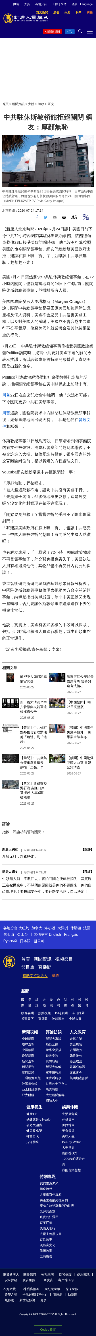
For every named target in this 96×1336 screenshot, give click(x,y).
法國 (86, 928)
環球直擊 (28, 1044)
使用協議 (83, 1274)
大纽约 (24, 928)
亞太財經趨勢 (31, 1089)
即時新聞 (61, 1013)
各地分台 (41, 4)
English (55, 934)
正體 (55, 4)
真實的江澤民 (49, 1217)
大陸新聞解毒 (55, 1095)
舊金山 (8, 934)
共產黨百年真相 (51, 1194)
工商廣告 (46, 1256)
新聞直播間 (53, 31)
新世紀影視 (27, 1300)
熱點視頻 (44, 1013)
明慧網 (57, 1294)
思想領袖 (52, 1061)
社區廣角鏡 (30, 1084)
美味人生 (68, 1136)
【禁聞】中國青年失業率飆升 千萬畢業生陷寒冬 (80, 732)
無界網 (9, 1300)
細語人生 (52, 1100)
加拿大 (36, 928)
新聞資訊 (18, 104)
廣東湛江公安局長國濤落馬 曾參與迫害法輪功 (80, 681)
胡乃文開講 (34, 1125)
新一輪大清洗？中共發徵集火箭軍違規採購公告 (33, 706)
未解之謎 (76, 1039)
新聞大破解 (53, 1067)
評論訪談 (54, 1032)
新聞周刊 (28, 1067)
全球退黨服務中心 (35, 1294)
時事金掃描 (53, 1050)
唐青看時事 (53, 1078)
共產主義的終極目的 (54, 1200)
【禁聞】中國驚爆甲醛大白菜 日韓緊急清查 (80, 762)
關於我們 (29, 1274)
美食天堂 (68, 1130)
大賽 (27, 4)
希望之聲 (11, 1294)
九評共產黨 (47, 1211)
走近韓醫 (32, 1142)
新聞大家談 (53, 1039)
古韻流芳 (76, 1050)
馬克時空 (52, 1089)
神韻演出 (58, 1018)
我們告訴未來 (49, 1183)
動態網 (72, 1294)
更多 (43, 1300)
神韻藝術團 (31, 1289)
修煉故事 (46, 1250)
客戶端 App (66, 1280)
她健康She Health (38, 1119)
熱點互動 (52, 1044)
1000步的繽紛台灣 (73, 1161)
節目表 (28, 967)
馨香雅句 (76, 1055)
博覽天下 (27, 1018)
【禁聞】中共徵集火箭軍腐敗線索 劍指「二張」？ (33, 762)
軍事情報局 (53, 1072)
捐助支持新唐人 (35, 975)
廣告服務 (29, 1280)
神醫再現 (32, 1136)
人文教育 (78, 1032)
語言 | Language (82, 4)
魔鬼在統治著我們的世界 (57, 1206)
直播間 (45, 967)
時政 (41, 104)
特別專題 (48, 1176)
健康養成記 (34, 1130)
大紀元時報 (52, 1289)
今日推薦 (78, 1013)
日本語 (25, 941)
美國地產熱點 (79, 1078)
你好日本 (68, 1119)
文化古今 (76, 1072)
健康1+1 (32, 1114)
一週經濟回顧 (31, 1078)
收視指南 (47, 1274)
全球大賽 (75, 1018)
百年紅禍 (46, 1222)
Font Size (74, 217)
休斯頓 (75, 928)
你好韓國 (68, 1125)
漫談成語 (76, 1061)
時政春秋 (52, 1055)
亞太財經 (28, 1095)
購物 (55, 975)
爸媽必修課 (77, 1067)
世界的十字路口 (57, 1084)
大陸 (31, 104)
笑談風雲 (76, 1044)
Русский (10, 941)
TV (70, 31)
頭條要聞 (27, 1013)
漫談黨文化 (47, 1245)
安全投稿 (11, 1280)
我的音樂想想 (71, 1170)
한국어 (39, 941)
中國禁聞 (28, 1050)
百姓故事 (46, 1239)
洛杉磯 (49, 928)
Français (71, 934)
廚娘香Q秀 (69, 1153)
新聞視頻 (30, 1032)
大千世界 (68, 1147)
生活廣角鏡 (70, 1114)
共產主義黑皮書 (51, 1234)
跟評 (87, 849)
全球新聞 (28, 1039)
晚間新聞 (28, 1055)
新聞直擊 (28, 1061)
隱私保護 (65, 1274)
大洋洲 (62, 928)
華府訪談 (28, 1072)
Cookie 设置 (48, 1329)
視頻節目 (64, 959)
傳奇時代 (46, 1189)
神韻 (16, 4)
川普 (6, 395)
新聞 (25, 991)
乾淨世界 (71, 1289)
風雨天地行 (47, 1228)
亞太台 (22, 934)
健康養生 (34, 1107)
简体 (64, 4)
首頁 (5, 104)
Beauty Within (71, 1142)
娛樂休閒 (70, 1107)
